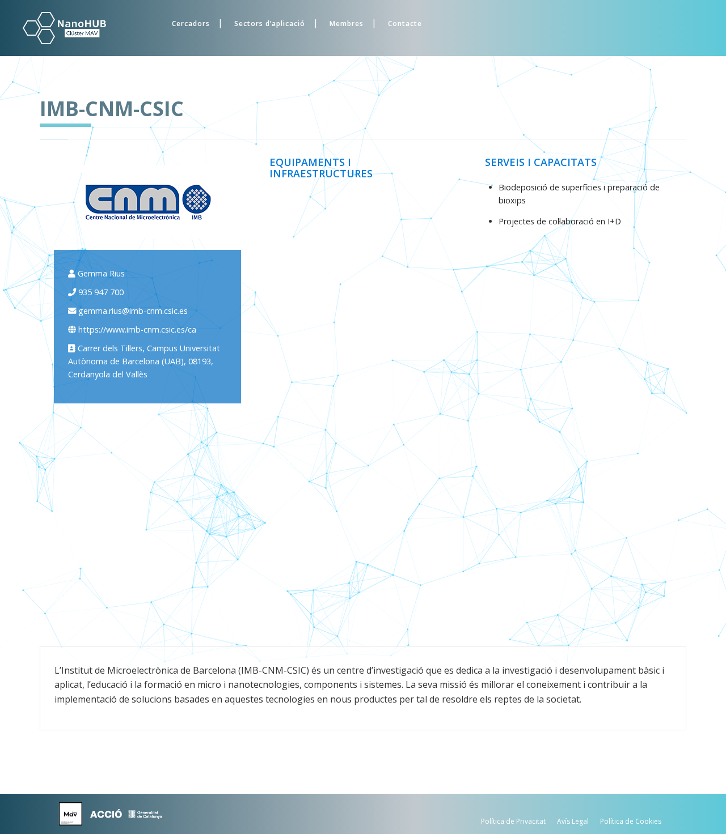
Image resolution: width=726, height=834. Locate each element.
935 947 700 (101, 292)
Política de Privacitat (513, 821)
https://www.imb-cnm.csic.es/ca (137, 329)
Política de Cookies (630, 821)
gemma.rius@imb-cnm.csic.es (133, 310)
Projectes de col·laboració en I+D (560, 221)
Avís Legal (573, 821)
